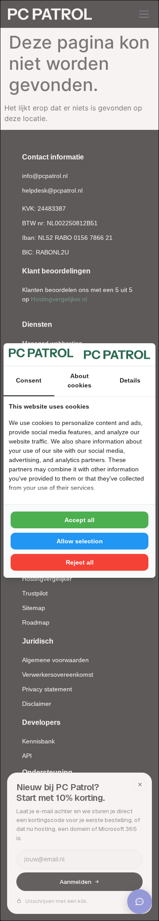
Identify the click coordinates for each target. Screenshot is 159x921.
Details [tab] (130, 380)
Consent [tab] (29, 380)
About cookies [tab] (79, 380)
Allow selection (80, 541)
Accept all (79, 519)
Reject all (80, 562)
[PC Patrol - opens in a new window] (117, 354)
